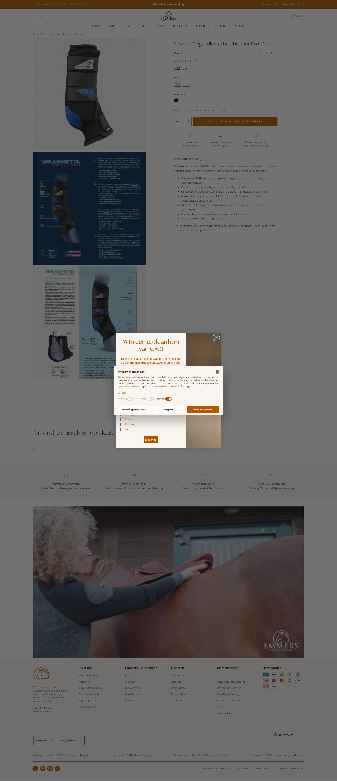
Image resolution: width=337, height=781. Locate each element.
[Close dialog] (216, 337)
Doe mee (151, 440)
